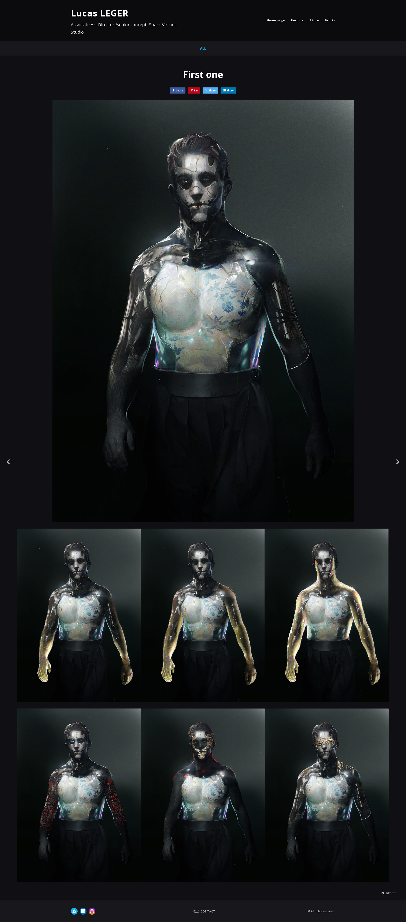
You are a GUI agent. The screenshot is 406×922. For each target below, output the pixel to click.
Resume (297, 20)
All (203, 48)
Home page (276, 20)
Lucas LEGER (100, 13)
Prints (330, 20)
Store (314, 20)
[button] (388, 892)
